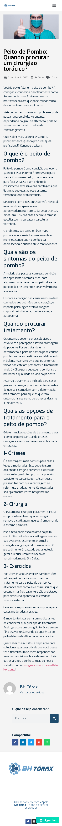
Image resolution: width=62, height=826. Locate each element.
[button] (54, 5)
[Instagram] (34, 821)
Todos (55, 77)
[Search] (54, 718)
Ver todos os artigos (32, 692)
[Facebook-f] (28, 821)
